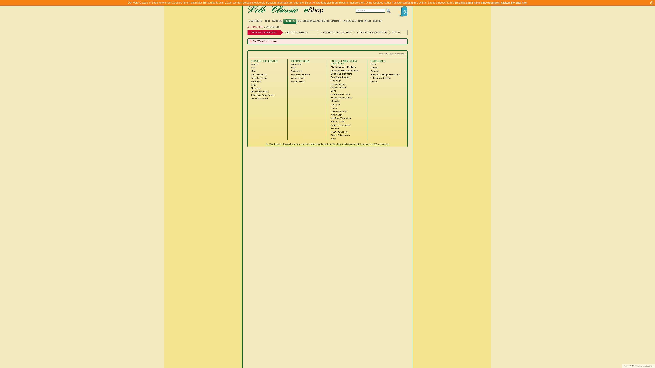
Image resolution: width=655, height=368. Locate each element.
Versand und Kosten (300, 74)
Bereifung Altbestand (340, 77)
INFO (267, 21)
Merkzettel (256, 88)
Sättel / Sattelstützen (340, 135)
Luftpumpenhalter (339, 111)
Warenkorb (273, 27)
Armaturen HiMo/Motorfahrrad (345, 70)
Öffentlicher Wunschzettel (263, 95)
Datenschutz (297, 71)
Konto (254, 85)
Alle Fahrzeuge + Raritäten (343, 67)
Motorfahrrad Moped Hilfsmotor (319, 21)
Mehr (333, 138)
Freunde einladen (259, 78)
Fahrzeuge (336, 81)
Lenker (334, 108)
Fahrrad (277, 21)
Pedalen (335, 128)
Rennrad (290, 21)
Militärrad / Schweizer (341, 118)
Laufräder (335, 104)
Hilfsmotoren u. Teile (340, 94)
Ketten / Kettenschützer (341, 98)
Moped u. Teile (338, 121)
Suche (361, 10)
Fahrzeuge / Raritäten (357, 21)
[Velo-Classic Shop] (290, 9)
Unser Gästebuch (259, 74)
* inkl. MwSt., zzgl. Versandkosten (392, 54)
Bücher (377, 21)
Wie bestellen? (298, 81)
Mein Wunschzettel (260, 91)
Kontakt (254, 64)
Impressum (296, 64)
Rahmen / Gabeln (339, 132)
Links (253, 71)
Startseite (255, 21)
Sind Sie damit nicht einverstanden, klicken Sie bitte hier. (490, 2)
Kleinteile (335, 101)
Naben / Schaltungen (341, 125)
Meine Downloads (259, 98)
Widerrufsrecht (297, 78)
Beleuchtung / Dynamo (341, 74)
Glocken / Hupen (338, 87)
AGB (293, 68)
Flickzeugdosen (338, 84)
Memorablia (336, 115)
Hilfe (253, 68)
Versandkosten (646, 366)
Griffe (333, 91)
